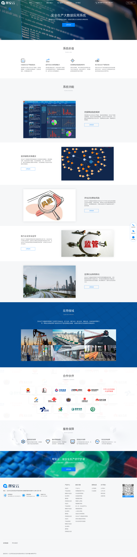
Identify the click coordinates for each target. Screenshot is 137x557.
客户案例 (60, 2)
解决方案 (49, 2)
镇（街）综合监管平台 (81, 506)
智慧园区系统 (79, 498)
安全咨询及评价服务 (81, 521)
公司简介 (103, 488)
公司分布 (103, 491)
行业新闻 (94, 491)
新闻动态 (69, 2)
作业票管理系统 (79, 493)
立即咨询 (68, 25)
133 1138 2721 (109, 2)
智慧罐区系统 (79, 503)
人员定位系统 (79, 511)
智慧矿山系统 (79, 501)
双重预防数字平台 (80, 491)
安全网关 (67, 496)
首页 (30, 2)
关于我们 (78, 2)
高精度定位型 (68, 501)
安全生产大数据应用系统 (82, 516)
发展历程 (103, 496)
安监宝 (66, 488)
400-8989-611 (101, 2)
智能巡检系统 (79, 508)
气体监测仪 (67, 491)
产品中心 (38, 2)
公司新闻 (94, 488)
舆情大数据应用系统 (81, 518)
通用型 (66, 498)
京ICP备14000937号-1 (31, 553)
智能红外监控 (68, 493)
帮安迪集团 (15, 543)
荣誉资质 (103, 493)
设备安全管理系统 (80, 513)
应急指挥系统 (79, 496)
